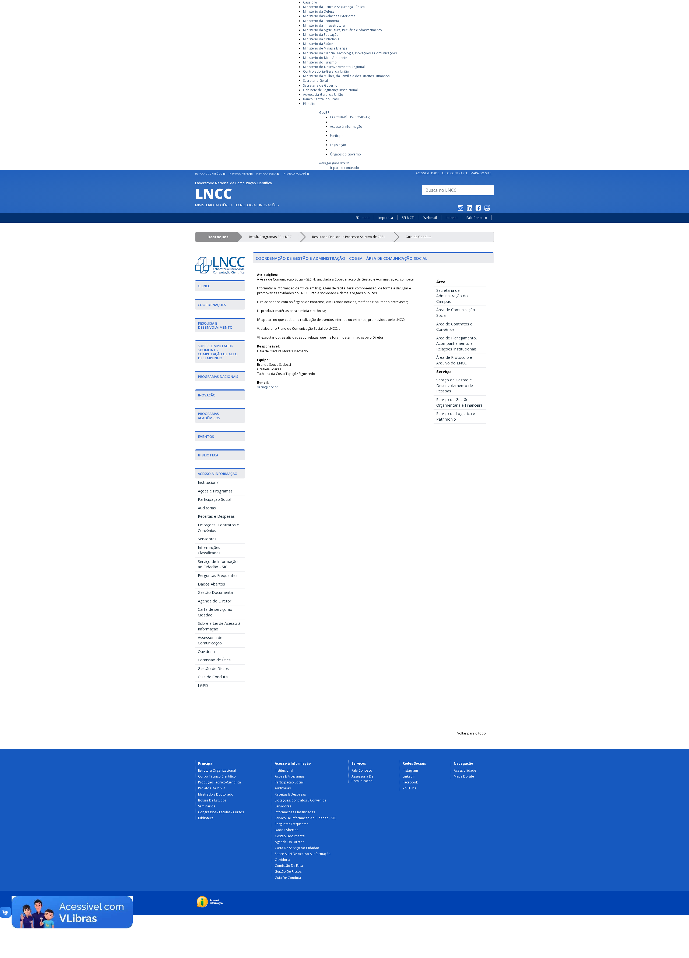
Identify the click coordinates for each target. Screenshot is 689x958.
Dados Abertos (211, 584)
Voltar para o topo (471, 733)
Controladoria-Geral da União (326, 71)
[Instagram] (460, 208)
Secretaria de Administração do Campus (452, 296)
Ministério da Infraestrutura (324, 25)
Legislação (338, 145)
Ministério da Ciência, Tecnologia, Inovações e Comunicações (350, 53)
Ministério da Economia (321, 21)
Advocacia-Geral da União (323, 94)
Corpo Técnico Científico (217, 776)
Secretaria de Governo (320, 85)
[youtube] (487, 208)
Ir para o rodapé (295, 173)
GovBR (324, 112)
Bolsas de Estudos (212, 800)
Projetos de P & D (211, 788)
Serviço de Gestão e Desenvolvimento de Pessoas (454, 385)
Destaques (218, 236)
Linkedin (409, 776)
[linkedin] (469, 208)
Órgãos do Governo (345, 154)
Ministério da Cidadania (321, 39)
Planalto (309, 103)
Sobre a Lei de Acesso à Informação (219, 626)
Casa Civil (310, 2)
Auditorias (207, 507)
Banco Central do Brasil (321, 99)
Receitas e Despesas (216, 516)
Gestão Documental (216, 592)
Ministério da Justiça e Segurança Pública (334, 7)
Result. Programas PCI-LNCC (270, 237)
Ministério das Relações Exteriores (329, 16)
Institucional (208, 482)
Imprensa (385, 217)
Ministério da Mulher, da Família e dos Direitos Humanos (346, 76)
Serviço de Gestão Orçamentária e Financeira (459, 402)
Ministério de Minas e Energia (325, 48)
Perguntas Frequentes (217, 575)
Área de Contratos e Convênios (454, 326)
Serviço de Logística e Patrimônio (455, 416)
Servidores (207, 538)
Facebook (410, 782)
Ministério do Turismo (320, 62)
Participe (336, 135)
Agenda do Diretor (214, 601)
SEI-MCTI (408, 217)
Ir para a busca (267, 173)
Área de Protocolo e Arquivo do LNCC (454, 360)
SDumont (363, 217)
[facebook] (478, 208)
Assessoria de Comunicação (210, 640)
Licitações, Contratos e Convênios (218, 527)
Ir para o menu (240, 173)
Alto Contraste (455, 173)
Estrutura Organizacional (217, 770)
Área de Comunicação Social (455, 312)
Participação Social (214, 499)
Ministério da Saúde (318, 43)
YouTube (409, 788)
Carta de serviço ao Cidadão (215, 612)
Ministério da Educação (321, 34)
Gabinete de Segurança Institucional (330, 90)
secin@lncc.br (267, 387)
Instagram (410, 770)
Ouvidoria (206, 651)
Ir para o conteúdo (344, 167)
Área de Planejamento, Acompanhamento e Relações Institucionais (456, 343)
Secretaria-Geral (315, 80)
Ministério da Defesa (319, 11)
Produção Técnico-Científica (219, 782)
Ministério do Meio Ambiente (325, 57)
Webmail (430, 217)
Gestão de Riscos (213, 668)
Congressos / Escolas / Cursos (221, 812)
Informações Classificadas (209, 550)
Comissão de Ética (214, 659)
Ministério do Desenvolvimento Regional (334, 67)
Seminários (206, 806)
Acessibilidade (427, 173)
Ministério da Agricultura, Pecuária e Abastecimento (342, 30)
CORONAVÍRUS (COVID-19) (350, 117)
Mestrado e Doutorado (215, 794)
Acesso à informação (346, 126)
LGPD (203, 685)
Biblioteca (205, 818)
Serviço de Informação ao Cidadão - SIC (218, 564)
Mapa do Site (480, 173)
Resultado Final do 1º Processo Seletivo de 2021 (348, 237)
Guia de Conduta (418, 237)
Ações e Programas (215, 491)
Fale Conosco (476, 217)
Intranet (452, 217)
